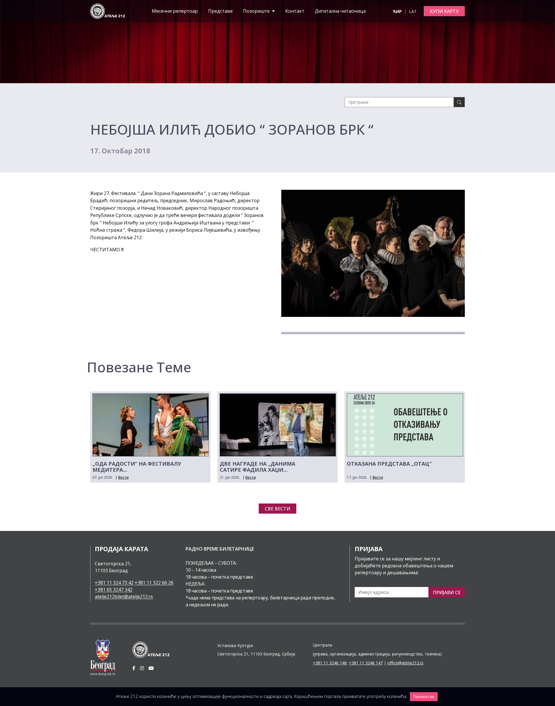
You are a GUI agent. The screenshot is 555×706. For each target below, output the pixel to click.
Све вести (277, 509)
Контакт (294, 11)
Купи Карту (444, 11)
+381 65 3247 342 (113, 589)
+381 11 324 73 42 (114, 582)
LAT (413, 11)
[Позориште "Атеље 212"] (107, 11)
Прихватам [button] (423, 696)
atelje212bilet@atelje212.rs (124, 596)
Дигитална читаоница (340, 11)
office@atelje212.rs (405, 663)
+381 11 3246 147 (366, 663)
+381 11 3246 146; (330, 663)
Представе (220, 11)
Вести (123, 477)
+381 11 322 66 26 (154, 582)
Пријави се (446, 592)
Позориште (257, 11)
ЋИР (398, 11)
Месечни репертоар (175, 11)
